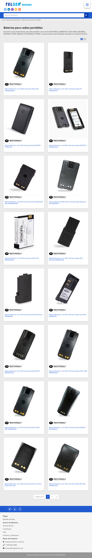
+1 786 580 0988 (11, 545)
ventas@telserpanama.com (14, 548)
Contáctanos (7, 529)
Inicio (3, 20)
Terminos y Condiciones (11, 535)
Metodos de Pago (9, 519)
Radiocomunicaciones (13, 20)
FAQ (4, 532)
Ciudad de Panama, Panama (14, 542)
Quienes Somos (8, 526)
